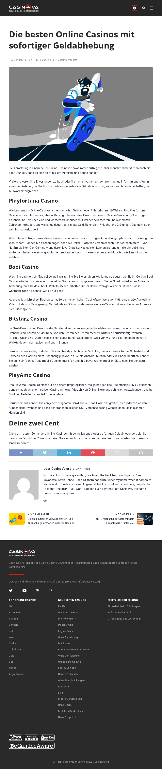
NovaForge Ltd (67, 717)
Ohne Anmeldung (68, 637)
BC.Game (14, 612)
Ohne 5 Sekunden (68, 674)
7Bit (11, 655)
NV (11, 606)
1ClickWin (15, 649)
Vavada (13, 618)
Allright (13, 667)
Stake (12, 643)
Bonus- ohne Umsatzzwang (74, 649)
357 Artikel (83, 469)
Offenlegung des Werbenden (124, 618)
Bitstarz (14, 624)
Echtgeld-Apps (67, 667)
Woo (11, 637)
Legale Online (65, 631)
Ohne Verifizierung (69, 655)
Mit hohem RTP (67, 618)
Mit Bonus (64, 643)
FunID (61, 606)
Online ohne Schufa (69, 661)
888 (11, 661)
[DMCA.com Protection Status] (48, 737)
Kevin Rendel (66, 480)
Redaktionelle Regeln (119, 612)
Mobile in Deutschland (71, 711)
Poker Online (65, 624)
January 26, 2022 (23, 59)
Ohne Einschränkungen (71, 680)
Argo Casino (16, 674)
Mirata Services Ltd (70, 698)
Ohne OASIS (65, 704)
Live (60, 692)
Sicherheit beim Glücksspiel (123, 606)
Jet (11, 631)
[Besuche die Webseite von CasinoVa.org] (44, 500)
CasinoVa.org (46, 59)
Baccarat (63, 686)
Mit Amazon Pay (67, 612)
